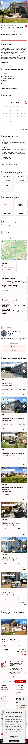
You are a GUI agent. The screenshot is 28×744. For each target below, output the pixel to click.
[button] (14, 248)
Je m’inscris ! (20, 681)
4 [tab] (15, 21)
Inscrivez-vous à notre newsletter (14, 677)
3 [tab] (14, 21)
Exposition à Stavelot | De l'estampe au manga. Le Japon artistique (7, 304)
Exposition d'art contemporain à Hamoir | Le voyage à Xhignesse (8, 311)
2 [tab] (13, 21)
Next (24, 371)
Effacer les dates (22, 129)
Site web (14, 350)
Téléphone (14, 346)
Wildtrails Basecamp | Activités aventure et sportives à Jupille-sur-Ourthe (11, 287)
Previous (3, 371)
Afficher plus (4, 62)
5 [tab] (16, 21)
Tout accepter (14, 741)
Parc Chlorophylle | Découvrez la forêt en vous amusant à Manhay (12, 282)
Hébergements (2, 2)
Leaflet (13, 259)
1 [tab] (12, 22)
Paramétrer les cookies (14, 737)
